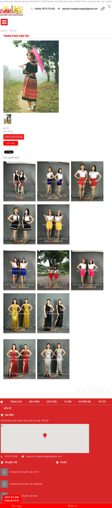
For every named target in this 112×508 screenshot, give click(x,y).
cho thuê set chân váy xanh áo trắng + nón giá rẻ (19, 285)
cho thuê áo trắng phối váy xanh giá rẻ (53, 197)
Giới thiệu (52, 401)
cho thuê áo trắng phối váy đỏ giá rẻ (87, 197)
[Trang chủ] (3, 401)
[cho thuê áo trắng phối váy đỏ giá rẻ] (87, 181)
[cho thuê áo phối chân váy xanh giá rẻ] (19, 224)
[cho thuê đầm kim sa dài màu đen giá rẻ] (53, 313)
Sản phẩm (34, 401)
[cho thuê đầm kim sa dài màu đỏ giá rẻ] (19, 359)
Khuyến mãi (85, 401)
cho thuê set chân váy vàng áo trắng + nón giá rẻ (53, 240)
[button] (45, 436)
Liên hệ (7, 408)
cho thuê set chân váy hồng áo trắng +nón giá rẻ (87, 285)
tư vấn (67, 401)
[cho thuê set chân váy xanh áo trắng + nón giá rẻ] (19, 270)
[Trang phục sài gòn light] (11, 10)
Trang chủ (3, 31)
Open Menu (4, 22)
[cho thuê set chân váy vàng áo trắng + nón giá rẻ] (53, 224)
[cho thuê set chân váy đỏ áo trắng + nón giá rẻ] (53, 270)
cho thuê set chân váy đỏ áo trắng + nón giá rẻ (53, 285)
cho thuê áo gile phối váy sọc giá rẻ (19, 197)
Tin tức (102, 401)
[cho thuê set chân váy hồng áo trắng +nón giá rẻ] (87, 270)
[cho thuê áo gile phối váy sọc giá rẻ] (19, 181)
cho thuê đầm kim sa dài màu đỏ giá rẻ (19, 374)
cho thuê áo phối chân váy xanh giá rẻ (19, 240)
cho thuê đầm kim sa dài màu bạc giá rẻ (53, 374)
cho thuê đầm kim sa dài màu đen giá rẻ (53, 328)
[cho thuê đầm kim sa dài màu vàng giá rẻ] (19, 313)
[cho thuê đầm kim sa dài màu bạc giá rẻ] (53, 359)
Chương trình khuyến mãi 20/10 (24, 472)
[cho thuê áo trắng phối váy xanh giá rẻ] (53, 181)
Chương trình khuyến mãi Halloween (25, 483)
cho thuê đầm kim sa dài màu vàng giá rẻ (19, 328)
